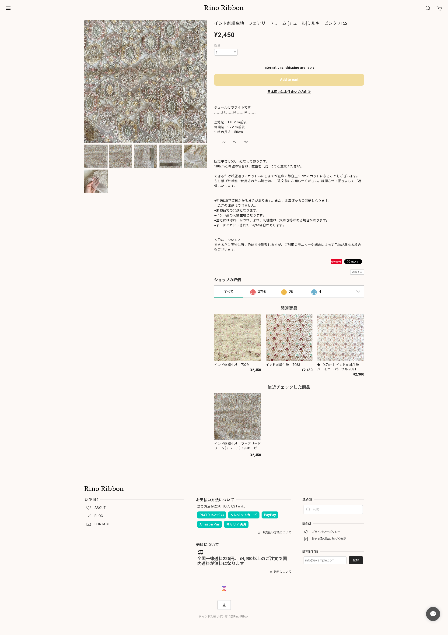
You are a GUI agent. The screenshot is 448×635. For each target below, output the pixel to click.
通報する (357, 271)
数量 (217, 45)
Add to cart (289, 80)
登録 (356, 560)
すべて (229, 292)
